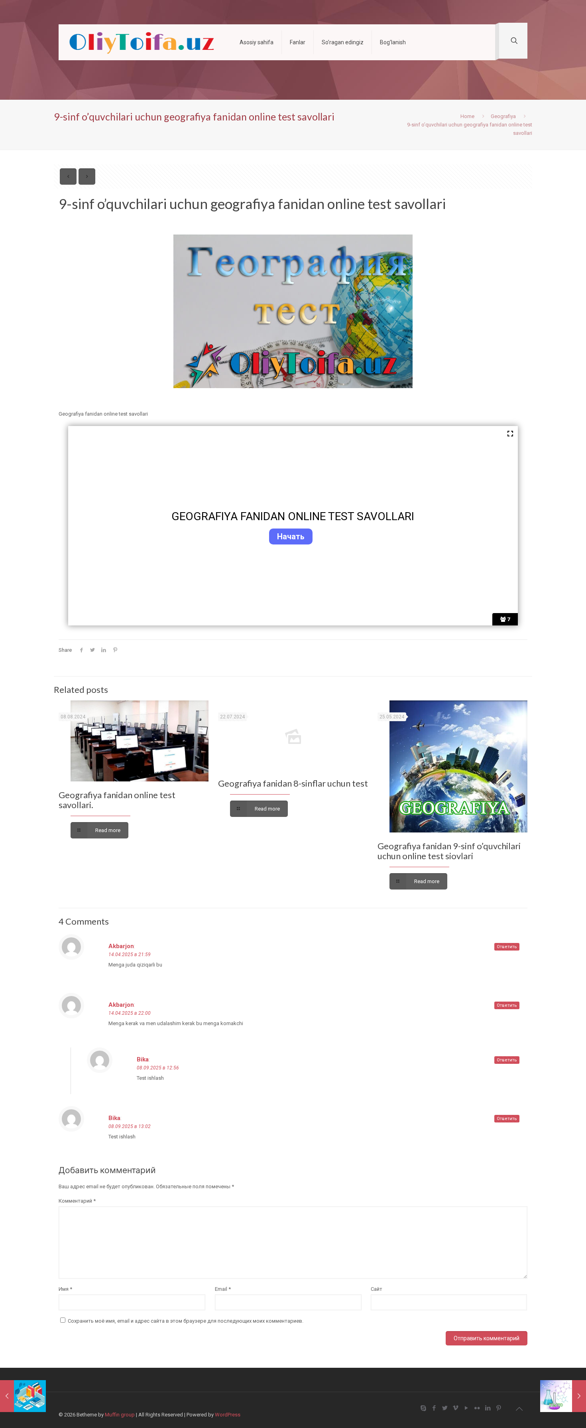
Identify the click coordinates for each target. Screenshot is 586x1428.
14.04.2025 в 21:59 (129, 954)
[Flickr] (477, 1408)
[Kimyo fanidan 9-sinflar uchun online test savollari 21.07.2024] (563, 1396)
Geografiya (503, 116)
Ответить (507, 946)
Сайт (376, 1289)
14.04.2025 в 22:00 (129, 1013)
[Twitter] (444, 1408)
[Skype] (423, 1408)
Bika (143, 1059)
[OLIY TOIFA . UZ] (143, 42)
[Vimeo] (455, 1408)
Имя (65, 1289)
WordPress (227, 1415)
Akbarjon (121, 946)
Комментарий (77, 1201)
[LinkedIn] (488, 1408)
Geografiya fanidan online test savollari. (117, 799)
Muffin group (120, 1415)
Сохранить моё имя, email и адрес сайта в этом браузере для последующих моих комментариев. (185, 1321)
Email (223, 1289)
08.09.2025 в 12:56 (158, 1068)
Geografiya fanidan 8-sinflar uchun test (293, 783)
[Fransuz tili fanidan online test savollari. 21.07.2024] (23, 1396)
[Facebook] (434, 1408)
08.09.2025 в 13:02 (129, 1126)
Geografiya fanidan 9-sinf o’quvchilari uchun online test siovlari (449, 850)
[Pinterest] (498, 1408)
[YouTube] (466, 1408)
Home (467, 116)
